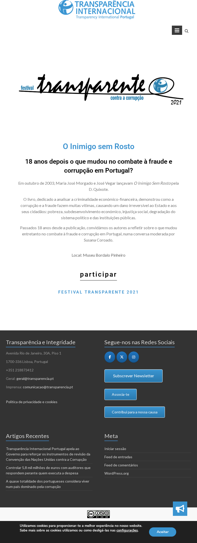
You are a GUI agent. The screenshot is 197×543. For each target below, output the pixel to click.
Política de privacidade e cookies (31, 402)
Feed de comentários (121, 465)
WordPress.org (116, 473)
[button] (180, 509)
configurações (127, 530)
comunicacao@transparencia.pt (48, 387)
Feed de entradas (118, 457)
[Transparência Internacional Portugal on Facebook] (109, 357)
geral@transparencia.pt (35, 378)
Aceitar (163, 531)
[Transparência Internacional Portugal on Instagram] (133, 357)
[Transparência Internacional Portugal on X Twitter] (121, 357)
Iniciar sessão (115, 448)
